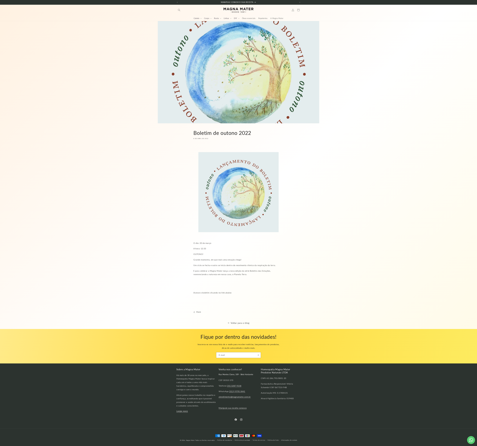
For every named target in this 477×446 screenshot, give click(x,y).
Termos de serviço (259, 440)
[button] (179, 10)
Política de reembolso (224, 440)
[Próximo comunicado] (299, 2)
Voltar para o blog (240, 323)
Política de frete (273, 440)
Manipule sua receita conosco (233, 408)
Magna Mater (190, 440)
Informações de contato (289, 440)
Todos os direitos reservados (205, 440)
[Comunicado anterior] (177, 2)
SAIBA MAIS (182, 411)
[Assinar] (258, 355)
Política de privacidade (242, 440)
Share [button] (198, 312)
